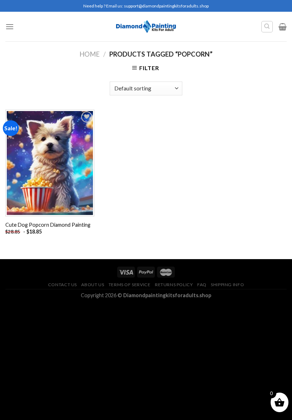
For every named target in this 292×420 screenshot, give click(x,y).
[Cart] (282, 27)
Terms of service (130, 284)
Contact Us (62, 284)
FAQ (202, 284)
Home (89, 54)
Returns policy (174, 284)
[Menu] (9, 26)
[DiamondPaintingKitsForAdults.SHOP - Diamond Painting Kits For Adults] (146, 26)
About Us (92, 284)
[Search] (267, 26)
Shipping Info (227, 284)
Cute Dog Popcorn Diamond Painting (47, 225)
